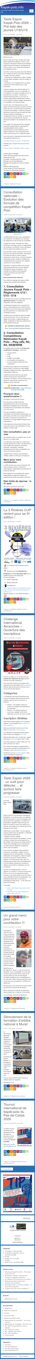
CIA (17, 677)
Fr (20, 184)
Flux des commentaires (12, 1348)
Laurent (20, 34)
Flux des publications (11, 1346)
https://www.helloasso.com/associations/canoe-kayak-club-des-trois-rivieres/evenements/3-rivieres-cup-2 (17, 590)
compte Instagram (21, 753)
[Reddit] (11, 173)
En (12, 770)
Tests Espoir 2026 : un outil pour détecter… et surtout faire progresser (17, 785)
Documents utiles (9, 1315)
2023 (24, 685)
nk (16, 739)
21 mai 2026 (11, 638)
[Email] (5, 176)
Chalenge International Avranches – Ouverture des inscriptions (14, 626)
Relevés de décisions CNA (12, 1318)
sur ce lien (23, 734)
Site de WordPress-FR (11, 1350)
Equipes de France (15, 184)
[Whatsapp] (24, 173)
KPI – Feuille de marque (12, 1329)
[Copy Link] (11, 176)
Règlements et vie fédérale (18, 1008)
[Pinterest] (17, 173)
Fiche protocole (9, 1335)
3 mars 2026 (11, 927)
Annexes (6, 1313)
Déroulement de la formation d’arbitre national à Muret (17, 1020)
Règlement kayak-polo (10, 1310)
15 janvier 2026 (12, 1123)
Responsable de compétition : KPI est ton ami (18, 1324)
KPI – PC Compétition (11, 1333)
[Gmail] (27, 173)
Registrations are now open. (17, 730)
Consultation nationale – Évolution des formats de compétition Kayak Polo (17, 201)
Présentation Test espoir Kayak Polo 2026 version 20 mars (18, 892)
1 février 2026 (11, 1028)
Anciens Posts (7, 1169)
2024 (29, 685)
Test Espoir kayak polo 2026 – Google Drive (16, 141)
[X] (8, 173)
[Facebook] (5, 173)
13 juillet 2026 (11, 214)
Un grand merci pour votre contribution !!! (15, 919)
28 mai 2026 (11, 521)
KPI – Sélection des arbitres (13, 1331)
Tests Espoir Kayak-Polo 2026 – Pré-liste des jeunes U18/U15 (18, 24)
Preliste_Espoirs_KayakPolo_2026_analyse (16, 148)
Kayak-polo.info (12, 7)
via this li (13, 739)
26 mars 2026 (11, 797)
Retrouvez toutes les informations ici (10, 1145)
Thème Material (23, 1356)
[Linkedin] (14, 173)
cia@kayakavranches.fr (20, 750)
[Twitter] (8, 176)
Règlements (8, 1308)
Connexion (8, 1345)
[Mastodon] (21, 173)
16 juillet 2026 (11, 34)
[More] (14, 176)
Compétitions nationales (17, 500)
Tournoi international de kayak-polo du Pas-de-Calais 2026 (15, 1111)
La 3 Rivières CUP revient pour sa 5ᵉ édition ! (17, 513)
